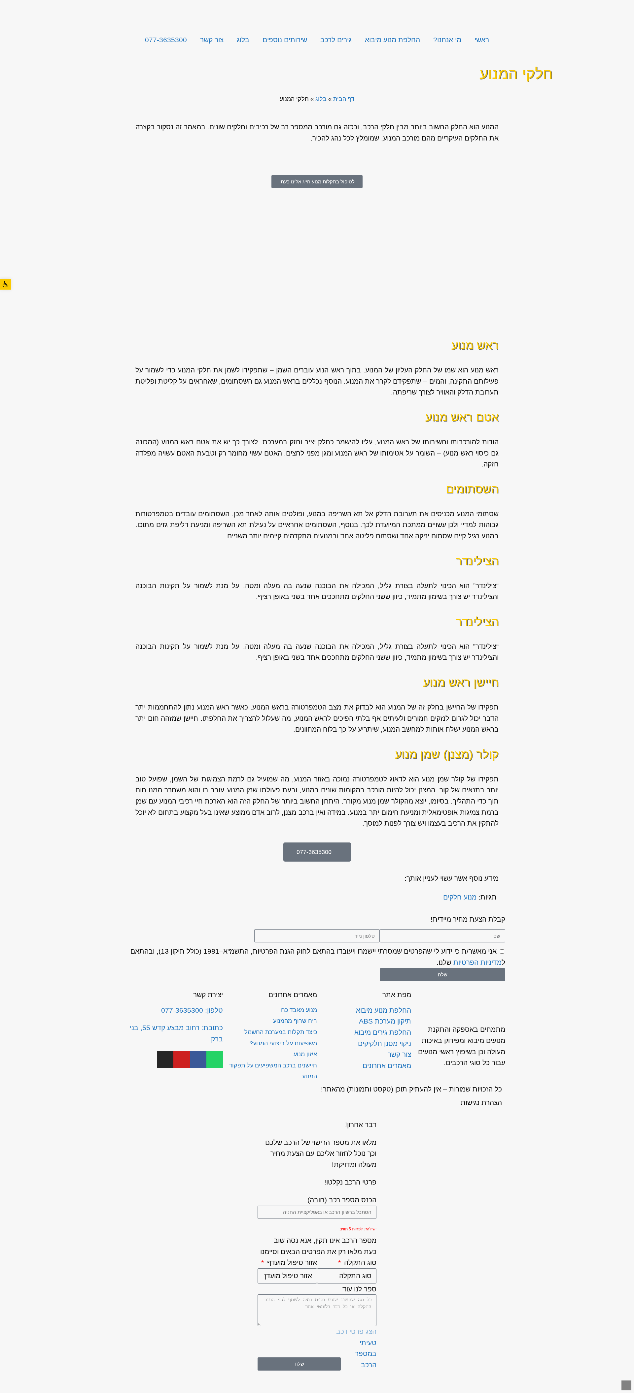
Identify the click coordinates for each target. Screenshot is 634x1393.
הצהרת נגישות (481, 1102)
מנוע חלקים (459, 897)
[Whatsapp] (214, 1059)
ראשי (482, 40)
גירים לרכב (336, 40)
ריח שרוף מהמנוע (295, 1021)
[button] (5, 284)
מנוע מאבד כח (299, 1010)
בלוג (243, 40)
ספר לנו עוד (359, 1289)
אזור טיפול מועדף (291, 1262)
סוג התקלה (359, 1262)
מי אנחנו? (447, 40)
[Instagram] (165, 1059)
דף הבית (343, 99)
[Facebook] (198, 1059)
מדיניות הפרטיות (477, 962)
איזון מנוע (305, 1054)
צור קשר (212, 40)
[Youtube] (181, 1059)
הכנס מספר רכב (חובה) (341, 1200)
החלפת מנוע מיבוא (392, 40)
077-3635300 (166, 40)
